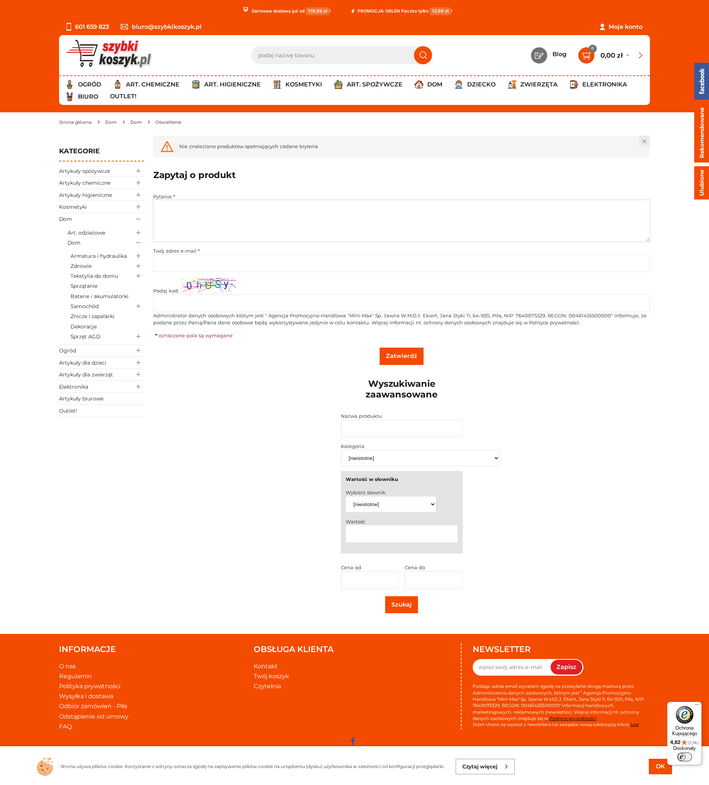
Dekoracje (84, 326)
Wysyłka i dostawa (86, 696)
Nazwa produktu (361, 416)
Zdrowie (81, 266)
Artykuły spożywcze (84, 171)
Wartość (355, 522)
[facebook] (353, 741)
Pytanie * (164, 196)
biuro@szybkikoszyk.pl (167, 26)
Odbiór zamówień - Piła (93, 706)
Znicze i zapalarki (92, 316)
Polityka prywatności (89, 686)
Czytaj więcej (479, 766)
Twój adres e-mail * (176, 251)
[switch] (684, 756)
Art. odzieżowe (86, 232)
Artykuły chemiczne (84, 183)
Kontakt (266, 666)
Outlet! (123, 96)
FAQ (65, 726)
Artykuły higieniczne (85, 195)
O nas (67, 666)
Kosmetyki (73, 207)
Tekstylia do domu (94, 276)
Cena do (415, 567)
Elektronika (73, 386)
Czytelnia (267, 686)
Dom (65, 219)
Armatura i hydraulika (99, 256)
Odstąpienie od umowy (94, 716)
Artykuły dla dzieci (82, 362)
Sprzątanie (84, 286)
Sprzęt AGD (85, 336)
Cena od (351, 567)
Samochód (85, 306)
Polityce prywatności (554, 322)
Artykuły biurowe (81, 398)
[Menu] (697, 706)
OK (660, 766)
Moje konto (626, 26)
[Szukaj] (423, 55)
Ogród (67, 350)
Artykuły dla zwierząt (86, 374)
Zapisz (566, 666)
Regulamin (75, 676)
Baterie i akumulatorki (100, 296)
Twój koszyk (271, 676)
